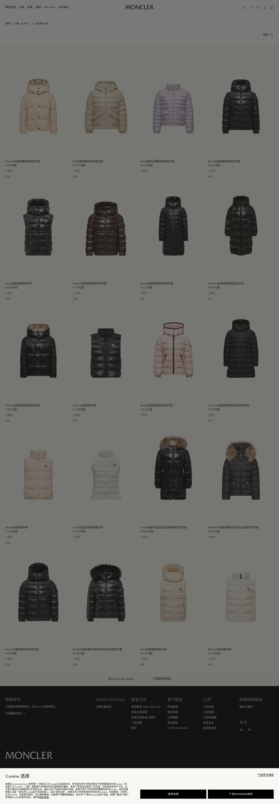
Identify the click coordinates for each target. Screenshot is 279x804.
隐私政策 (44, 797)
